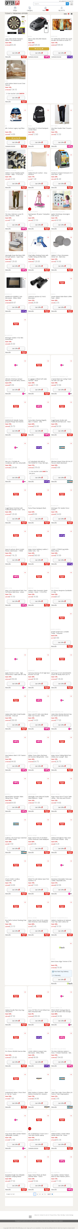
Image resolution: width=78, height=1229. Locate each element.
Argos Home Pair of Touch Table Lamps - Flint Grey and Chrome (61, 797)
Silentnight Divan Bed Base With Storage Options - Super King (15, 256)
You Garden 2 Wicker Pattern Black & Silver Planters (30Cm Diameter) (60, 1175)
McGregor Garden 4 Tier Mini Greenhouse (14, 338)
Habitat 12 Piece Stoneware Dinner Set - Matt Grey (59, 256)
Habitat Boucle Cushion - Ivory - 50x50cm (38, 173)
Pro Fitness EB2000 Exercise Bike (15, 1051)
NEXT (50, 1194)
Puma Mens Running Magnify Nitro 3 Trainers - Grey (37, 421)
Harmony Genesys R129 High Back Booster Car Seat (39, 673)
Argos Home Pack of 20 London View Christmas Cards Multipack (38, 921)
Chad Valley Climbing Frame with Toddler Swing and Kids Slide (38, 256)
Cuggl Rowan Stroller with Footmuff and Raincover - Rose (61, 421)
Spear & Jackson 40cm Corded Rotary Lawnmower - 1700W (14, 550)
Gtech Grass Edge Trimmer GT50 (61, 961)
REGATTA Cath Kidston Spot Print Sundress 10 (38, 879)
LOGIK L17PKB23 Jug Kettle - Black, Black (60, 550)
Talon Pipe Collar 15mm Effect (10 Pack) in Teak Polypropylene (61, 1093)
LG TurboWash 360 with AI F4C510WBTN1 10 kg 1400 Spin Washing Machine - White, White (38, 462)
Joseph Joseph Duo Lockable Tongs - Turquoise (60, 632)
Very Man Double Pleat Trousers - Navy (61, 129)
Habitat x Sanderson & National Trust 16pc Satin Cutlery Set (61, 921)
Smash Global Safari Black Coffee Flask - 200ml (61, 297)
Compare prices (33, 57)
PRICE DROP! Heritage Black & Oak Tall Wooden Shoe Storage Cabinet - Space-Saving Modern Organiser (61, 1010)
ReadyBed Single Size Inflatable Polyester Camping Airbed (14, 1175)
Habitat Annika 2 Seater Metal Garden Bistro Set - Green (60, 1134)
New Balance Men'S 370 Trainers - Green (16, 756)
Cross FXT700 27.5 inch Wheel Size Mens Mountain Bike (39, 1010)
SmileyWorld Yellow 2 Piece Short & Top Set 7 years (15, 1093)
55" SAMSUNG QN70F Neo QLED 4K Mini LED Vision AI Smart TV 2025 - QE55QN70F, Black (61, 39)
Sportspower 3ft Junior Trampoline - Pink (39, 214)
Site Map (62, 1215)
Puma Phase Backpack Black (37, 508)
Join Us (47, 1215)
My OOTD (61, 10)
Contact (42, 1215)
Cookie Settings (69, 1215)
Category (30, 10)
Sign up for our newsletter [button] (34, 1228)
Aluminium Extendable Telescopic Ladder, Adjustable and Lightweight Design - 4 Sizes (61, 879)
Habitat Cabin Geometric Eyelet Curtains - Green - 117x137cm (37, 591)
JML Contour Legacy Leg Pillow (14, 128)
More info (8, 57)
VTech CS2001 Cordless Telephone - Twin (12, 879)
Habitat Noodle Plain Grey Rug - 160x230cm (15, 1010)
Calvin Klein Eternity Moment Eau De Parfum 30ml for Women (61, 714)
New (45, 10)
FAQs (58, 1215)
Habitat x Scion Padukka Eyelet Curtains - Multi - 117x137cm (14, 173)
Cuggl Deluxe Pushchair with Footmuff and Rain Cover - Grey (15, 508)
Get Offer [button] (15, 53)
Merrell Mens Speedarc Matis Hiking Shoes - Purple (14, 797)
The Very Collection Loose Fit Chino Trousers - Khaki (14, 214)
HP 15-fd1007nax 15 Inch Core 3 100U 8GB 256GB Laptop (38, 1134)
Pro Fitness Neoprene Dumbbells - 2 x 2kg (62, 591)
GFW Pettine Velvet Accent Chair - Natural (15, 84)
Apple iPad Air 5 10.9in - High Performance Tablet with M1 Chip (15, 673)
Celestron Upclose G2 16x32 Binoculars (37, 297)
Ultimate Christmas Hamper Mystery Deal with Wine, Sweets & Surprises (15, 379)
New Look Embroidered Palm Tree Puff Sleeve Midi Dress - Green (16, 591)
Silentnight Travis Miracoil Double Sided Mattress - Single (38, 797)
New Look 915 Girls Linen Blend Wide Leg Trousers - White (38, 714)
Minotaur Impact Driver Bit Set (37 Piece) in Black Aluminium (61, 462)
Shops (15, 10)
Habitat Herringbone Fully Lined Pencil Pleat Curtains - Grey (61, 838)
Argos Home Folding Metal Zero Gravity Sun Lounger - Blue (61, 756)
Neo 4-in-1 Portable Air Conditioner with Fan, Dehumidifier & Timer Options (16, 462)
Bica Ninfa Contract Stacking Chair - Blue (15, 921)
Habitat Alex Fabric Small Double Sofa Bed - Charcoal (15, 714)
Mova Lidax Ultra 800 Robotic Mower (37, 39)
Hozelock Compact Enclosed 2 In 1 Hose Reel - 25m (62, 173)
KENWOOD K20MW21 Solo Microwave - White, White (13, 297)
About (37, 1215)
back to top (11, 1194)
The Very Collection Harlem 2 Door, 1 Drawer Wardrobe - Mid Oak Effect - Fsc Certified (61, 1052)
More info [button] (8, 101)
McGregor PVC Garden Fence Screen (60, 508)
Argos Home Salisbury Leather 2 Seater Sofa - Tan (38, 550)
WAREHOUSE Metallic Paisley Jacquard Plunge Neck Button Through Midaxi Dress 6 (14, 421)
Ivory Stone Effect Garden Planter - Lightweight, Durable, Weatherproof (16, 1134)
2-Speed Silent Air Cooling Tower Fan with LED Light (61, 379)
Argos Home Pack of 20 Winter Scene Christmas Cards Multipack (38, 838)
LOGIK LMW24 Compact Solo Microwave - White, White (37, 1052)
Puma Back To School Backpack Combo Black (38, 129)
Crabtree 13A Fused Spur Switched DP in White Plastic (15, 838)
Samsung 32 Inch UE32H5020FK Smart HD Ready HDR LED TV (61, 673)
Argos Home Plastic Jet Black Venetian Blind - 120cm (37, 1175)
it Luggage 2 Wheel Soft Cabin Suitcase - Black (37, 379)
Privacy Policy (53, 1215)
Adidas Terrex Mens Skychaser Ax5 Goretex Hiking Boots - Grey (38, 756)
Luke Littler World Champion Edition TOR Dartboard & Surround (14, 39)
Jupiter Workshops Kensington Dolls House (60, 214)
